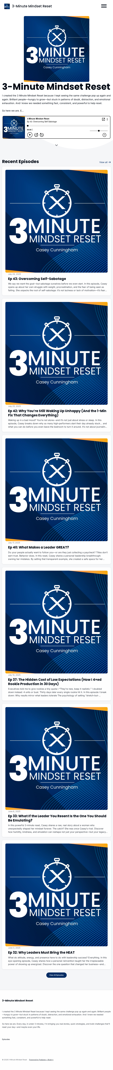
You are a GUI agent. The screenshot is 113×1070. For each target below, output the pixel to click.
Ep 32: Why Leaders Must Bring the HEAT (41, 952)
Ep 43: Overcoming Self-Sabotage (37, 278)
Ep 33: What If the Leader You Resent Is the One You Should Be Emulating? (57, 818)
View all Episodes (56, 975)
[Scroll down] (56, 145)
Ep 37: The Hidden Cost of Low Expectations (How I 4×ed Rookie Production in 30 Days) (55, 681)
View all (103, 162)
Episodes (6, 1039)
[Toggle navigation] (104, 6)
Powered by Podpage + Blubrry (41, 1060)
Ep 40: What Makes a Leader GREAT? (38, 547)
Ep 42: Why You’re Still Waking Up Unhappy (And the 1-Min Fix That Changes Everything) (57, 413)
